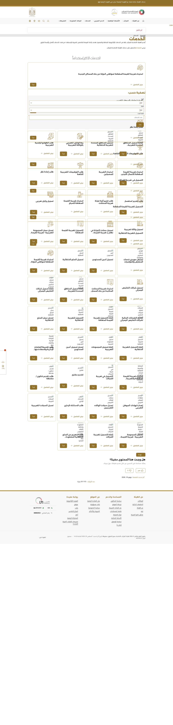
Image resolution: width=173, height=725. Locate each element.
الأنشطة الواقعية (114, 21)
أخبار (76, 515)
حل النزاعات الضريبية (115, 508)
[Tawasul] (43, 500)
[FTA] (133, 12)
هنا (99, 2)
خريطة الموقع (116, 504)
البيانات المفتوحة (75, 21)
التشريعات (62, 21)
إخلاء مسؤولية (95, 504)
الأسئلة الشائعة (116, 518)
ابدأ (33, 84)
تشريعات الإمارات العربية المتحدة (70, 522)
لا (127, 470)
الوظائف (140, 501)
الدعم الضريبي (99, 21)
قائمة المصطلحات (115, 511)
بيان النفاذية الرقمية (93, 501)
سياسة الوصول (116, 521)
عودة (140, 454)
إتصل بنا (119, 525)
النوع (142, 99)
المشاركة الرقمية (72, 518)
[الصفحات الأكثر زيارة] (3, 372)
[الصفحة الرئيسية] (143, 21)
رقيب (76, 508)
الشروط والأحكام (94, 511)
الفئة (142, 106)
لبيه (142, 511)
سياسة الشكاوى (116, 501)
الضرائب (126, 21)
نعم (139, 470)
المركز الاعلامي (73, 511)
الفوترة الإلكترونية (72, 501)
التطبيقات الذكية (137, 504)
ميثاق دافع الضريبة (137, 515)
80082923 (37, 513)
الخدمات (88, 21)
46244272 (139, 538)
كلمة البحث (112, 113)
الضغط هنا (138, 48)
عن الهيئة (135, 21)
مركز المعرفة (117, 515)
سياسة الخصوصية (94, 508)
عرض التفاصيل (138, 84)
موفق (76, 504)
